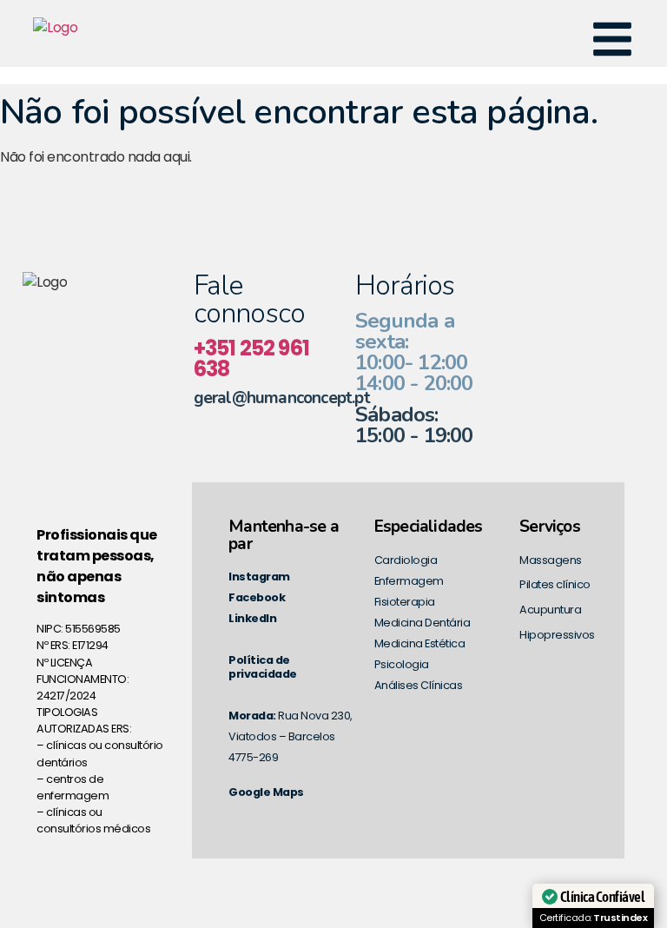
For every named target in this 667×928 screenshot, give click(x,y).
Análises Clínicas (418, 685)
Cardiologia (406, 560)
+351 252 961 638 (251, 358)
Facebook (256, 597)
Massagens (550, 560)
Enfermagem (409, 580)
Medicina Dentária (422, 622)
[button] (612, 42)
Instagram (259, 576)
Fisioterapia (404, 601)
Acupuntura (550, 609)
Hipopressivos (557, 634)
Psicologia (401, 664)
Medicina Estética (420, 643)
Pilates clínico (555, 584)
